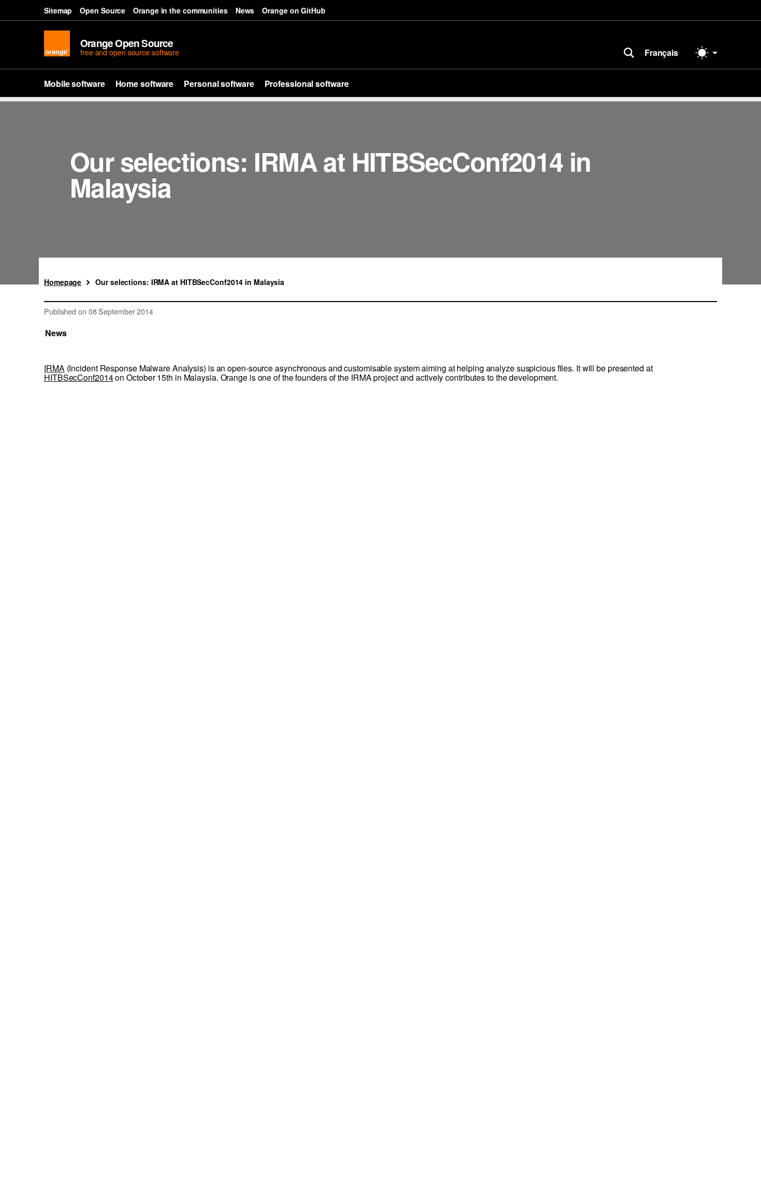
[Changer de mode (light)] (706, 52)
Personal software (219, 83)
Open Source (102, 10)
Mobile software (74, 83)
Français (661, 52)
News (245, 10)
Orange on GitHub (293, 10)
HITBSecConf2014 (78, 377)
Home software (144, 83)
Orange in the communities (180, 10)
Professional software (307, 83)
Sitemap (58, 10)
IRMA (54, 368)
